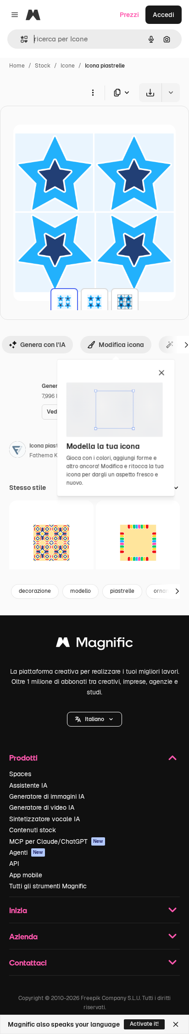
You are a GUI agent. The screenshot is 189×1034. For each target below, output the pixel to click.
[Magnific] (94, 644)
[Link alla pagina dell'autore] (17, 450)
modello (80, 591)
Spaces (20, 774)
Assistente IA (28, 785)
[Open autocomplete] (20, 39)
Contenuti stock (32, 830)
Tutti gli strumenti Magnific (48, 886)
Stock (42, 65)
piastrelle (122, 591)
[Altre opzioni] (92, 92)
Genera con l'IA (43, 345)
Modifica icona (121, 345)
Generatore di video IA (41, 807)
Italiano (94, 719)
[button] (94, 719)
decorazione (35, 591)
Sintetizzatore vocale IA (44, 819)
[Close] (175, 1024)
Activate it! (144, 1024)
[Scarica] (150, 92)
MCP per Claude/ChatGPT (56, 841)
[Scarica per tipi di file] (122, 92)
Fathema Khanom (52, 455)
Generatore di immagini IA (46, 796)
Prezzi (129, 15)
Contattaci (28, 962)
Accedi (163, 15)
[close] (162, 373)
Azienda (23, 936)
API (14, 863)
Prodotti (23, 757)
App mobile (25, 875)
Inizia (18, 910)
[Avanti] (177, 591)
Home (17, 65)
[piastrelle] (64, 302)
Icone (68, 65)
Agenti (26, 852)
